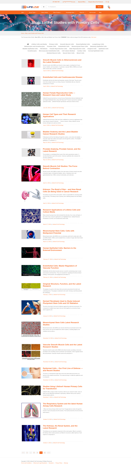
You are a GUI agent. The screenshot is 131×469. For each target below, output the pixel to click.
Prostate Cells (51, 46)
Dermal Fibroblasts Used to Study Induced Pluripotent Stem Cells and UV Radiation (61, 302)
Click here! (93, 37)
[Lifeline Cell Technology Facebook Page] (106, 1)
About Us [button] (82, 12)
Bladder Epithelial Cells (30, 48)
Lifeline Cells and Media (39, 44)
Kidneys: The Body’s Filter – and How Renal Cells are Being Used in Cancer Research (62, 190)
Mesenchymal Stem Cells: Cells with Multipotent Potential (58, 232)
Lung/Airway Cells (98, 44)
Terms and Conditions (26, 463)
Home (22, 33)
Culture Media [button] (44, 12)
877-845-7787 (56, 1)
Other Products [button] (57, 12)
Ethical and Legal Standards (40, 463)
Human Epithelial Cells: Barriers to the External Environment (59, 249)
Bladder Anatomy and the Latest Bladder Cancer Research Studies (60, 133)
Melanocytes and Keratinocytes (34, 46)
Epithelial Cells (103, 48)
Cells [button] (22, 12)
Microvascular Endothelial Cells (49, 51)
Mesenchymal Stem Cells (80, 46)
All (28, 44)
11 (44, 452)
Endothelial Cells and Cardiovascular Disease (62, 77)
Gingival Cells (91, 48)
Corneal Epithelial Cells (95, 51)
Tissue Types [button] (32, 12)
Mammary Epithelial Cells (98, 46)
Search (99, 6)
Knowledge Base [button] (70, 12)
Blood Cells (80, 53)
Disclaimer (51, 463)
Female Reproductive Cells (58, 48)
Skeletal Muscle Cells (54, 53)
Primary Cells (53, 44)
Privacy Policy (59, 463)
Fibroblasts (43, 48)
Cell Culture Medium (68, 51)
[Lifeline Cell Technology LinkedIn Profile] (108, 1)
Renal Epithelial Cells (83, 44)
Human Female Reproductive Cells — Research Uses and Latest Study (59, 94)
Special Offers (81, 1)
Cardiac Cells (81, 51)
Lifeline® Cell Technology (57, 70)
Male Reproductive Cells (77, 48)
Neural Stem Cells (68, 53)
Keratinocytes (32, 51)
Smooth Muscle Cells (67, 44)
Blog (100, 12)
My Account (92, 12)
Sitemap (66, 463)
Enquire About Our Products (95, 1)
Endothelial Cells (63, 46)
